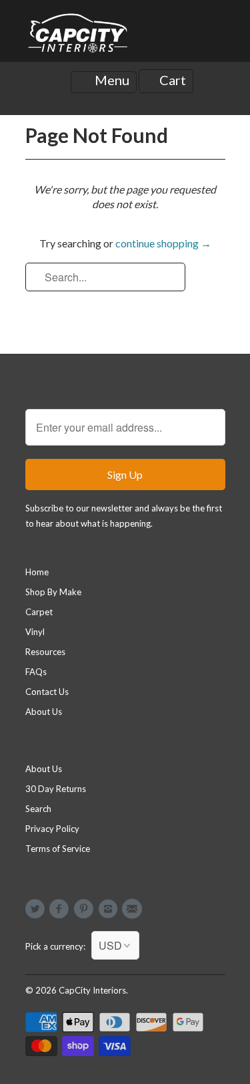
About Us (43, 711)
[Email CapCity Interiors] (134, 909)
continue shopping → (163, 243)
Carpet (39, 612)
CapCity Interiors (92, 990)
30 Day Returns (55, 788)
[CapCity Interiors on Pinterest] (85, 909)
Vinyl (35, 631)
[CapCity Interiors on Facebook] (61, 909)
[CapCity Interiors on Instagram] (109, 909)
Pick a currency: (58, 946)
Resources (45, 651)
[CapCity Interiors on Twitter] (37, 909)
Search (38, 808)
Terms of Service (57, 848)
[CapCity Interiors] (78, 36)
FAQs (36, 671)
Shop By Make (53, 592)
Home (37, 572)
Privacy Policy (52, 828)
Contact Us (47, 691)
